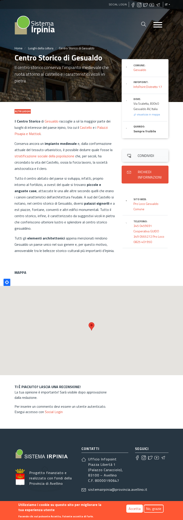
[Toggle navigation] (157, 25)
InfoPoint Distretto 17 (147, 86)
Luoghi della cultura (40, 48)
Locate (7, 282)
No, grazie (153, 508)
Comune (138, 209)
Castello (86, 127)
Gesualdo (51, 121)
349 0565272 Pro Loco (148, 236)
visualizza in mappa (148, 114)
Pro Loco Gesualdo (145, 203)
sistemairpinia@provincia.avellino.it (118, 489)
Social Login (118, 4)
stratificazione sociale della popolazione (44, 156)
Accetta (135, 508)
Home (19, 48)
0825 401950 (142, 241)
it (166, 4)
